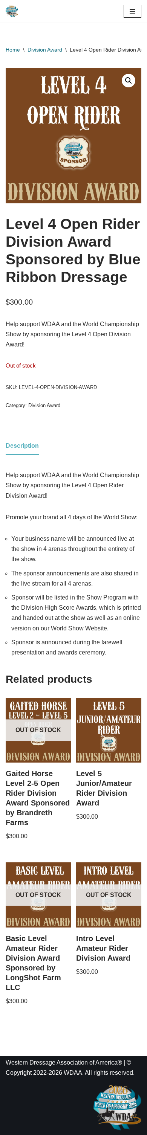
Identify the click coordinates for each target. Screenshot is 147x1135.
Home (13, 50)
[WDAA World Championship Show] (12, 11)
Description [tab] (22, 445)
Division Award (45, 50)
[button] (128, 80)
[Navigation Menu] (132, 11)
